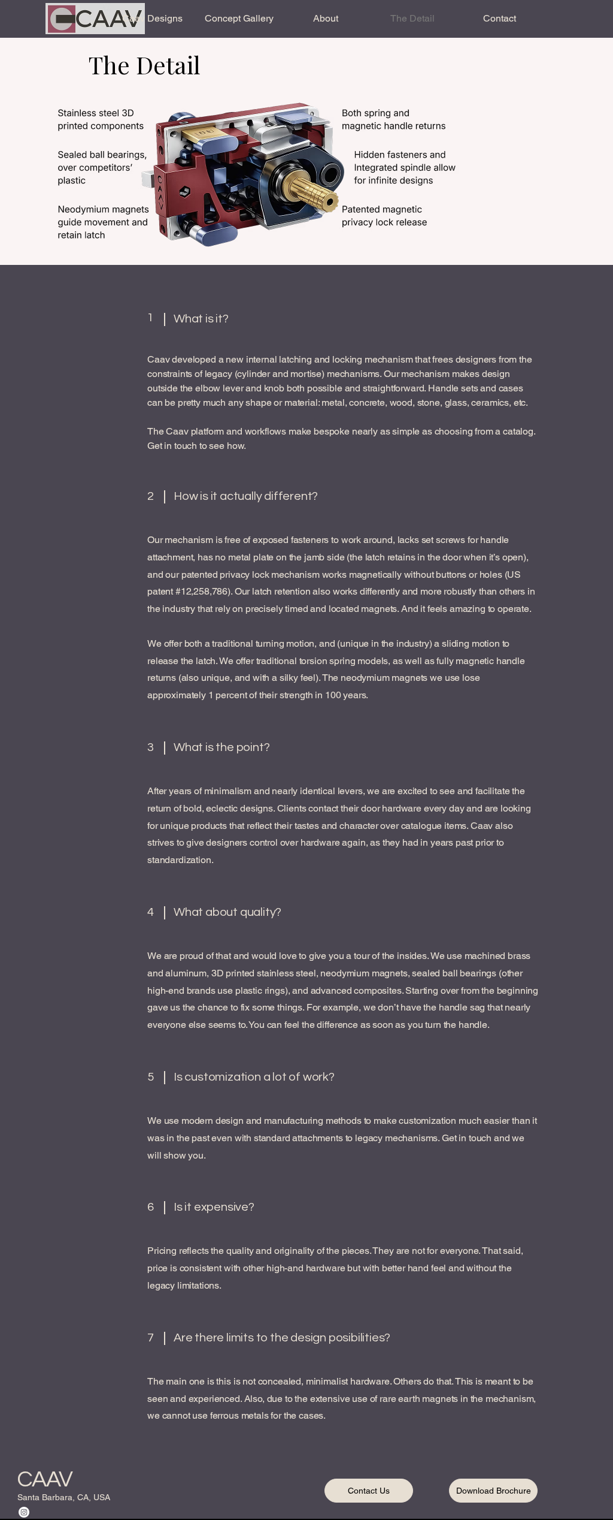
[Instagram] (24, 1512)
